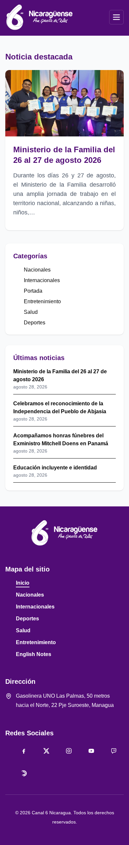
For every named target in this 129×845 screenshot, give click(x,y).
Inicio (22, 583)
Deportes (34, 322)
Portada (33, 291)
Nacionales (37, 270)
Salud (31, 312)
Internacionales (42, 280)
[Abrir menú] (116, 17)
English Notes (33, 654)
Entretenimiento (42, 301)
